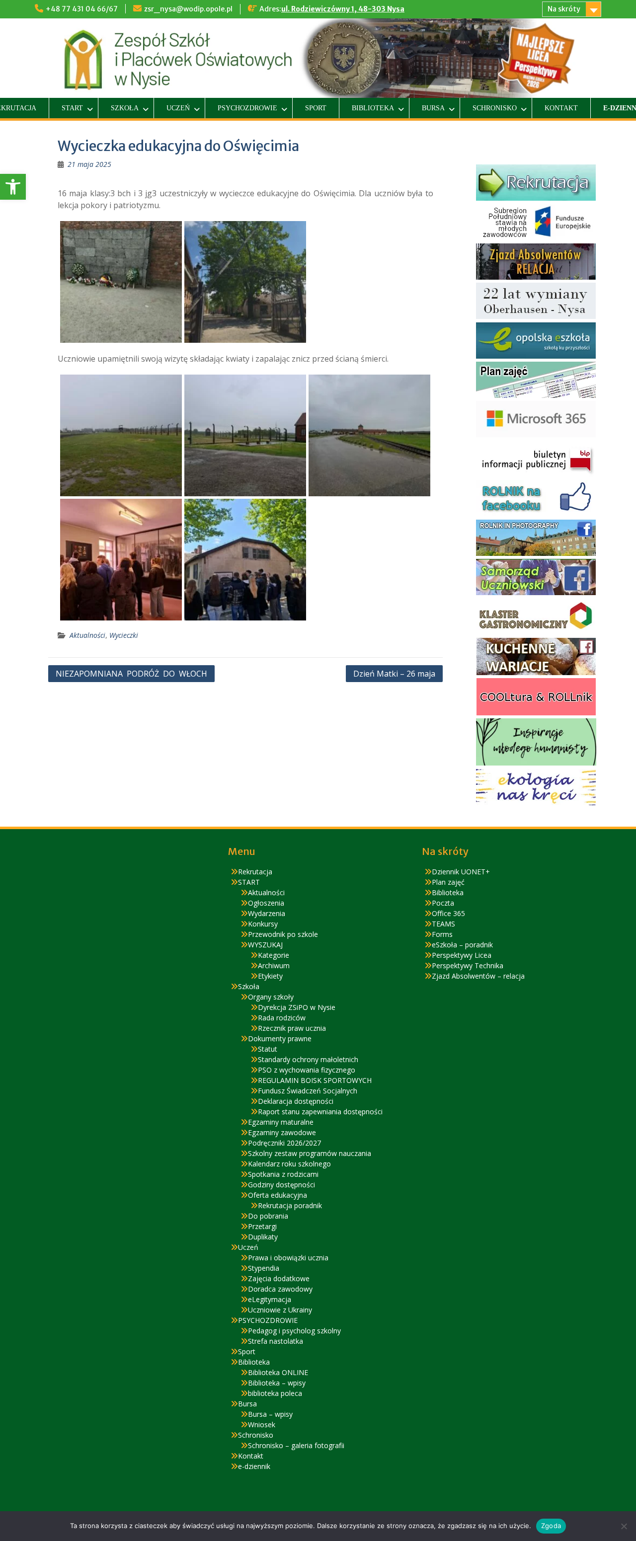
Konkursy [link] (263, 923)
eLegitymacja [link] (269, 1299)
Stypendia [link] (263, 1268)
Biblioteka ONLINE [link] (278, 1372)
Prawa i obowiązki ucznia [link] (288, 1257)
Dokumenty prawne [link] (280, 1038)
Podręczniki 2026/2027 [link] (284, 1143)
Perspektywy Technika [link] (467, 965)
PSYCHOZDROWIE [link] (247, 108)
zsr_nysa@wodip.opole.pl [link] (188, 8)
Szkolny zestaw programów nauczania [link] (309, 1153)
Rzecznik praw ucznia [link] (292, 1028)
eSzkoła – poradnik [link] (462, 944)
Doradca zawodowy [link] (280, 1289)
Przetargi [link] (262, 1226)
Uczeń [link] (178, 108)
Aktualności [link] (87, 635)
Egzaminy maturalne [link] (281, 1122)
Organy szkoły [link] (271, 997)
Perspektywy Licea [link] (461, 955)
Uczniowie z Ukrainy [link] (280, 1309)
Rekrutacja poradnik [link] (290, 1205)
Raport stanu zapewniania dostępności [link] (320, 1111)
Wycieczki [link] (123, 635)
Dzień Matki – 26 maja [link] (394, 673)
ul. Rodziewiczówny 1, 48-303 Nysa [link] (342, 8)
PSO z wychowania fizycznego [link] (306, 1070)
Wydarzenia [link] (266, 913)
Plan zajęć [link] (448, 882)
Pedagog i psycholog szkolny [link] (294, 1330)
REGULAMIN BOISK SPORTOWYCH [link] (315, 1080)
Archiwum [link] (274, 965)
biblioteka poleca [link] (275, 1393)
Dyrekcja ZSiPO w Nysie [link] (296, 1007)
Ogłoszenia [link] (266, 903)
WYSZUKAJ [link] (265, 944)
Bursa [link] (433, 108)
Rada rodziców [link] (282, 1017)
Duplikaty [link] (263, 1236)
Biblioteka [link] (373, 108)
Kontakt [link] (561, 108)
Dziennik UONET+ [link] (461, 871)
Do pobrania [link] (268, 1216)
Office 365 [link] (448, 913)
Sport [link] (315, 108)
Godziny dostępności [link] (281, 1184)
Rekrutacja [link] (255, 871)
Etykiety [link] (270, 976)
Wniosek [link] (261, 1424)
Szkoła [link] (125, 108)
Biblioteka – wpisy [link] (277, 1382)
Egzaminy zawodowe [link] (282, 1132)
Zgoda (551, 1526)
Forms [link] (442, 934)
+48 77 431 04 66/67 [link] (82, 8)
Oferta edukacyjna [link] (277, 1195)
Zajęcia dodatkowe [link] (279, 1278)
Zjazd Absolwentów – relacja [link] (478, 976)
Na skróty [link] (564, 8)
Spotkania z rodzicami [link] (283, 1174)
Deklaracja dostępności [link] (295, 1101)
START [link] (72, 108)
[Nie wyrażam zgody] (624, 1526)
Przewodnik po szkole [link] (283, 934)
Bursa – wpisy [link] (270, 1414)
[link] (13, 187)
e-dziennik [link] (254, 1466)
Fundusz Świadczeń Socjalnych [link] (307, 1090)
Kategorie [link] (273, 955)
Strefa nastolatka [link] (275, 1341)
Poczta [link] (443, 903)
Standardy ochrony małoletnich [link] (308, 1059)
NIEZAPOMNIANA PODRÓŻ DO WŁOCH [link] (131, 673)
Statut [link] (267, 1049)
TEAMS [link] (443, 923)
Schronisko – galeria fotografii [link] (296, 1445)
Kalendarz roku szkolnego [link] (289, 1163)
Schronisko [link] (495, 108)
